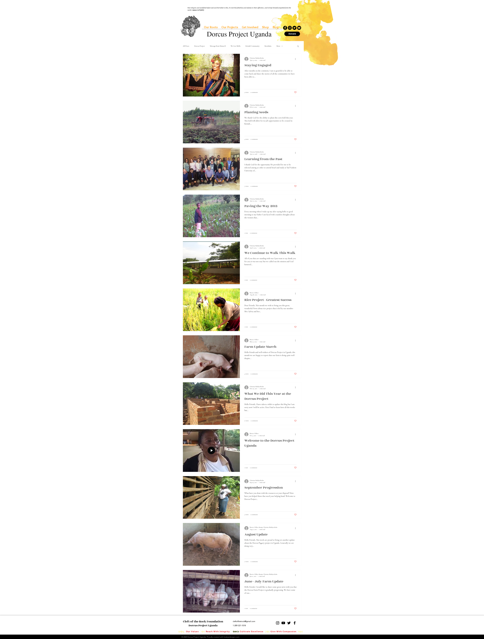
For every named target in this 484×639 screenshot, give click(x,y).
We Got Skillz (235, 46)
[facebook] (294, 623)
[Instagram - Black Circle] (290, 28)
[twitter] (289, 623)
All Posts (186, 46)
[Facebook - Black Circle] (285, 28)
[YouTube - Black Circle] (299, 28)
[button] (298, 46)
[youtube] (283, 623)
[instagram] (277, 623)
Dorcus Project (199, 46)
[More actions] (296, 58)
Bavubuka (268, 46)
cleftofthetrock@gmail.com (244, 621)
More (278, 46)
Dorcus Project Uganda (203, 623)
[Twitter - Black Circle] (294, 28)
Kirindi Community (253, 46)
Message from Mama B (218, 46)
